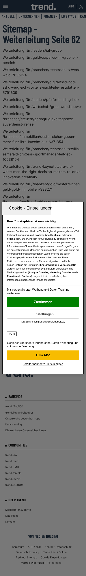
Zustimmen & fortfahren (43, 302)
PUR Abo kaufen (43, 355)
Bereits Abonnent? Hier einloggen (43, 364)
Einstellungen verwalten (43, 314)
